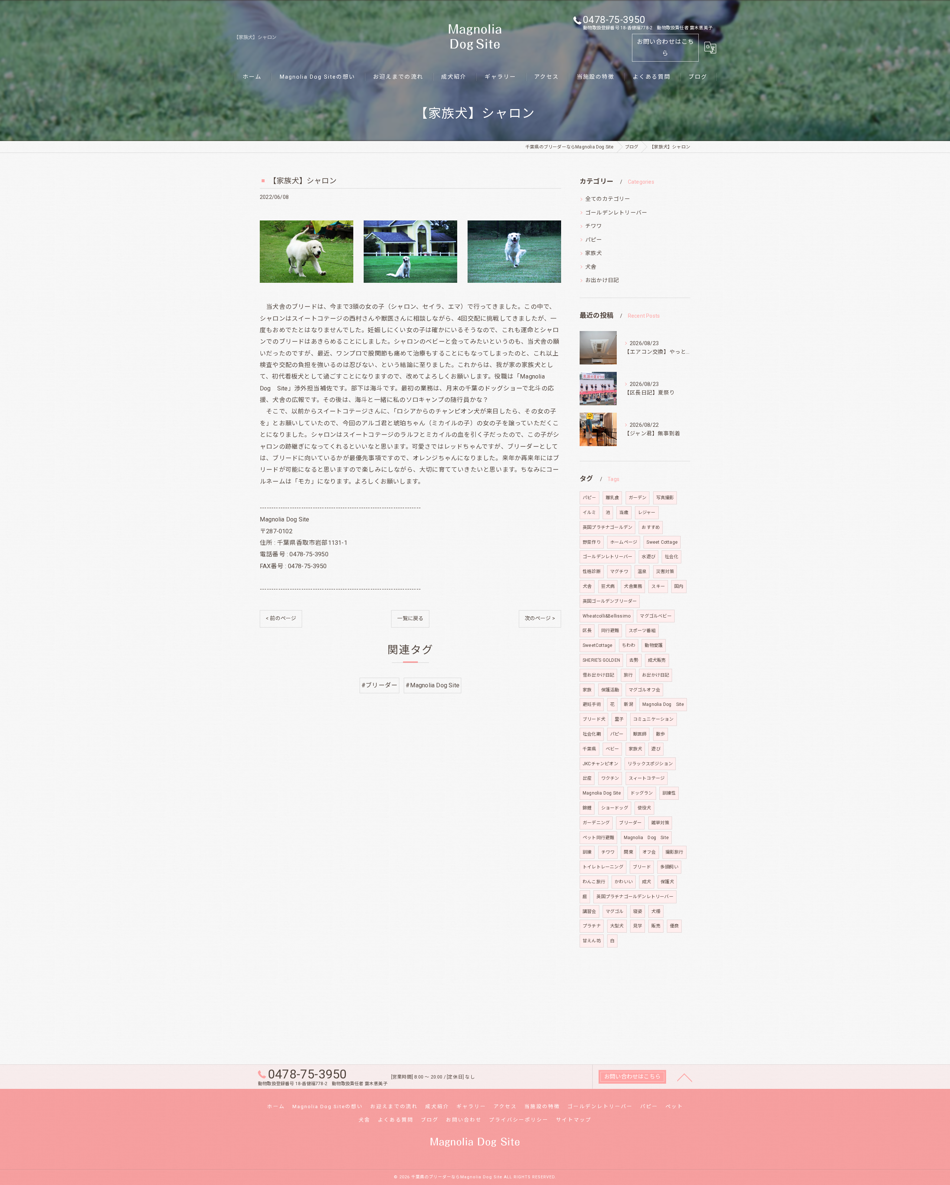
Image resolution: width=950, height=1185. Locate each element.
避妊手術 (592, 704)
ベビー (612, 749)
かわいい (624, 881)
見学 (637, 926)
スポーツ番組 (642, 630)
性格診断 (592, 571)
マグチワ (619, 571)
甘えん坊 (592, 940)
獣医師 (640, 734)
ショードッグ (614, 808)
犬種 (655, 911)
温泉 (642, 571)
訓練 (587, 852)
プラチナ (592, 926)
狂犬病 (608, 586)
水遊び (648, 556)
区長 (587, 630)
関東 (628, 852)
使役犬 (644, 808)
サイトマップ (574, 1120)
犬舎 (590, 267)
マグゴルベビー (655, 616)
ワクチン (610, 778)
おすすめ (651, 527)
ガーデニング (596, 822)
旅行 (628, 675)
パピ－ (589, 497)
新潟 (628, 704)
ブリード (642, 867)
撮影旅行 (674, 852)
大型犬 (617, 926)
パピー (593, 240)
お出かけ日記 (602, 280)
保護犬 (667, 881)
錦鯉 (587, 808)
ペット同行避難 (598, 837)
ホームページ (623, 542)
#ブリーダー (379, 685)
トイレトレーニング (603, 867)
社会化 (671, 556)
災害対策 (665, 571)
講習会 (589, 911)
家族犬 (593, 253)
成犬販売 (657, 660)
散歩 (660, 734)
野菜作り (592, 542)
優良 (674, 926)
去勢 (633, 660)
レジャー (647, 512)
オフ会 (649, 852)
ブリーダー (630, 822)
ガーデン (638, 497)
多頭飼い (669, 867)
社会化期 (592, 734)
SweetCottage (597, 645)
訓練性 (669, 793)
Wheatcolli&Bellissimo (606, 616)
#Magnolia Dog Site (432, 685)
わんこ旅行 (594, 881)
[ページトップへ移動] (684, 1077)
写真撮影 (665, 497)
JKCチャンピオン (600, 763)
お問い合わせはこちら (665, 47)
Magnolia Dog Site (663, 704)
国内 (678, 586)
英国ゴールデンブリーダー (610, 601)
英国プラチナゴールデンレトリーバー (634, 896)
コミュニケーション (653, 719)
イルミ (589, 512)
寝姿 (637, 911)
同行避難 (610, 630)
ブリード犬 (594, 719)
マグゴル (615, 911)
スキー (658, 586)
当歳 (623, 512)
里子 (619, 719)
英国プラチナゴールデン (607, 527)
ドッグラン (641, 793)
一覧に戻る (410, 618)
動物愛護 (654, 645)
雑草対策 (660, 822)
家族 (587, 690)
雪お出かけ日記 (598, 675)
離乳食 (612, 497)
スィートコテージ (647, 778)
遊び (655, 749)
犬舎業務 (633, 586)
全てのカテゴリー (607, 199)
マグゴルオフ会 (644, 690)
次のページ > (540, 618)
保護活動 (610, 690)
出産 (587, 778)
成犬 (646, 881)
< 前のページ (281, 618)
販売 (655, 926)
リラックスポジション (650, 763)
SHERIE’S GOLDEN (601, 660)
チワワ (593, 226)
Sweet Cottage (662, 542)
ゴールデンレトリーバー (616, 213)
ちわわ (629, 645)
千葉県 (589, 749)
